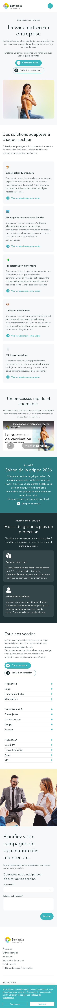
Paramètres (15, 1004)
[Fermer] (53, 989)
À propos (7, 949)
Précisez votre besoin (13, 896)
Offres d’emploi (10, 952)
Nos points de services (13, 960)
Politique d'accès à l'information (18, 968)
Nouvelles (7, 956)
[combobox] (28, 889)
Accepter (42, 1004)
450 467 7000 (9, 982)
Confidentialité (9, 964)
